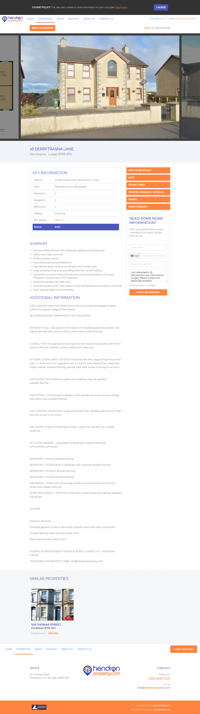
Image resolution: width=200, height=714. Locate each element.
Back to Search (42, 28)
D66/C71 (60, 220)
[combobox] (135, 256)
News (60, 18)
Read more (121, 7)
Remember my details (143, 285)
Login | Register (184, 649)
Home (30, 18)
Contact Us (106, 18)
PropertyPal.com (162, 710)
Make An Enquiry (148, 292)
